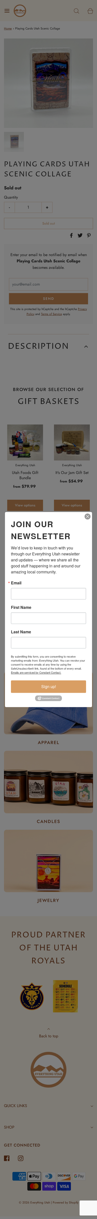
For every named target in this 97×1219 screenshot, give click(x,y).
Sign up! (48, 686)
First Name (21, 607)
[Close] (88, 516)
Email (16, 583)
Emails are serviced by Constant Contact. (36, 672)
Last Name (21, 632)
